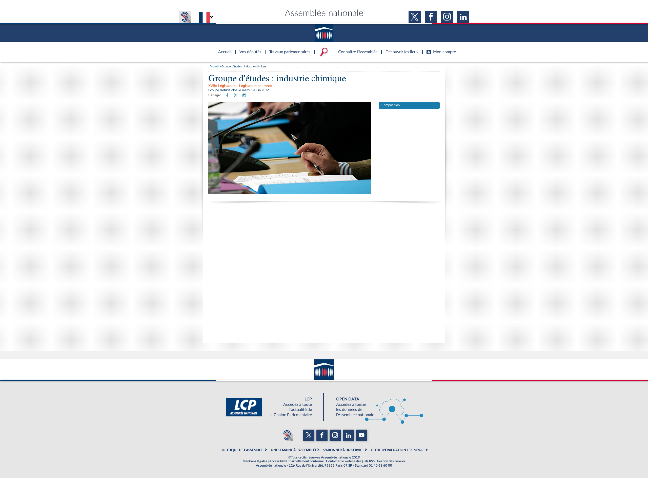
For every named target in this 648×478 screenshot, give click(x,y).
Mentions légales (254, 461)
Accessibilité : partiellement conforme (296, 461)
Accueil (214, 66)
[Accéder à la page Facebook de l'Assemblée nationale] (431, 17)
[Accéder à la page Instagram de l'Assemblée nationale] (447, 17)
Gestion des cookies (391, 461)
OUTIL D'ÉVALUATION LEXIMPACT (398, 450)
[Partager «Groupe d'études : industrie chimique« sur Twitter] (235, 96)
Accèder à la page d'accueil (223, 49)
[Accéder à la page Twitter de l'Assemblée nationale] (415, 17)
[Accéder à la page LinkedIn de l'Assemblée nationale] (463, 17)
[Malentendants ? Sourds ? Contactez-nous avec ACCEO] (185, 17)
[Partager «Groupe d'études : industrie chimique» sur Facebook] (227, 96)
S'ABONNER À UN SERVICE (343, 450)
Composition (390, 105)
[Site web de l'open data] (375, 407)
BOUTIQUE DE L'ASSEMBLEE (242, 450)
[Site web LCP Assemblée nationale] (273, 407)
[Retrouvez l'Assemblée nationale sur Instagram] (244, 96)
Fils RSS (369, 461)
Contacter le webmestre (343, 461)
